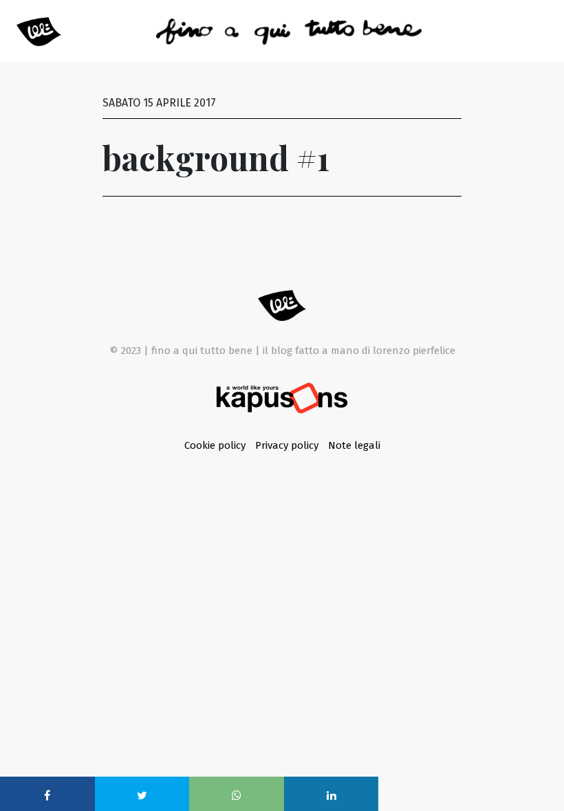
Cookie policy (216, 445)
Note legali (354, 445)
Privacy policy (288, 445)
